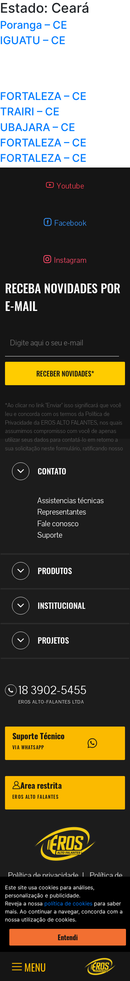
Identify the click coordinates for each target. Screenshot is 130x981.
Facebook (70, 223)
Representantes (61, 512)
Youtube (70, 186)
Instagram (70, 260)
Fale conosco (58, 524)
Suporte (49, 535)
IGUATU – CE (32, 40)
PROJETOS (53, 640)
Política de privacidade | (48, 875)
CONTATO (52, 471)
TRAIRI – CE (29, 111)
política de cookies (68, 903)
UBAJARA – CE (37, 127)
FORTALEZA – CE (43, 96)
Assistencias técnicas (70, 501)
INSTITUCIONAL (61, 605)
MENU (34, 966)
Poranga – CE (33, 24)
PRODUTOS (55, 570)
